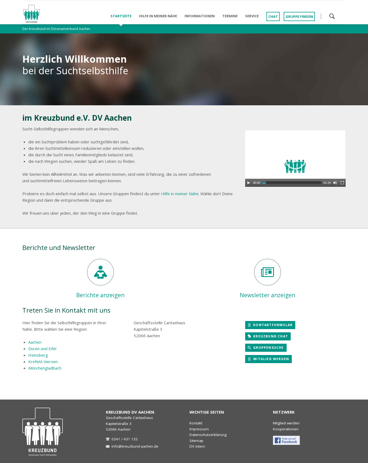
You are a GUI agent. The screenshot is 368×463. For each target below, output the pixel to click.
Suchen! (332, 16)
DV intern (197, 446)
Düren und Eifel (42, 348)
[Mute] (335, 183)
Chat (273, 16)
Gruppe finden (299, 16)
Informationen (200, 15)
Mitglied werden (270, 359)
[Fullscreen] (342, 183)
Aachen (34, 342)
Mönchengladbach (44, 368)
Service (252, 15)
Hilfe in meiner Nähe (158, 15)
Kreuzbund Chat (270, 336)
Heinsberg (38, 355)
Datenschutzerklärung (208, 434)
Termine (230, 15)
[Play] (249, 183)
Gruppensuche (268, 347)
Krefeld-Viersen (43, 361)
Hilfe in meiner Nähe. (180, 193)
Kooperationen (285, 429)
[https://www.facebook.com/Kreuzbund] (286, 440)
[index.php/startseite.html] (42, 432)
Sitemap (196, 440)
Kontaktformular (272, 325)
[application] (295, 158)
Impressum (199, 429)
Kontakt (195, 423)
